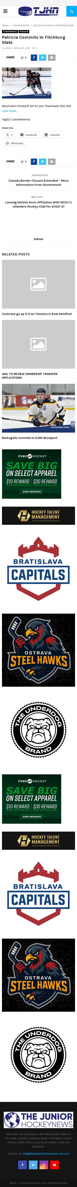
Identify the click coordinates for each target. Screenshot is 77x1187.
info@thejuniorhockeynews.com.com (46, 1153)
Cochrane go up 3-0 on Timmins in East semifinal (37, 314)
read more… (10, 111)
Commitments (10, 31)
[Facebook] (22, 1165)
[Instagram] (43, 1165)
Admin (8, 48)
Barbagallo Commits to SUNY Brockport (29, 438)
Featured (24, 31)
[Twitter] (33, 1165)
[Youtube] (54, 1165)
